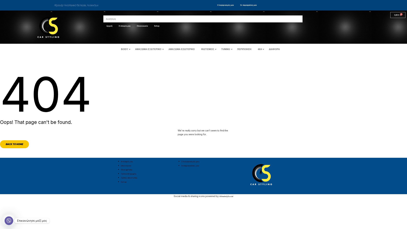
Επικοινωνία (142, 26)
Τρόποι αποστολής (129, 178)
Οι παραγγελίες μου (248, 5)
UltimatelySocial (226, 196)
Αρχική (109, 26)
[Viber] (9, 220)
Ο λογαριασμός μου (225, 5)
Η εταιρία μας (125, 26)
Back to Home (14, 144)
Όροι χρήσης (126, 170)
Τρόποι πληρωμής (128, 174)
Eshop (156, 26)
